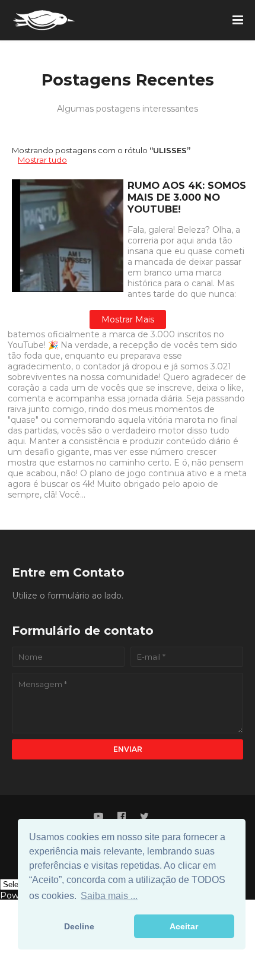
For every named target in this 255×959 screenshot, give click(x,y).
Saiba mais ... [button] (109, 896)
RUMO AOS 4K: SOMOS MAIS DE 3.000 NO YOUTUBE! (187, 197)
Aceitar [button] (184, 926)
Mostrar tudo (42, 159)
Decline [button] (79, 926)
